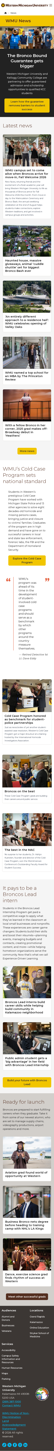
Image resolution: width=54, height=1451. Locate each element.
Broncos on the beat (20, 791)
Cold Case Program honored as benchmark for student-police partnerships (25, 719)
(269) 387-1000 (11, 1401)
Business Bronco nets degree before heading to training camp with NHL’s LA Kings (26, 1225)
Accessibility (9, 1350)
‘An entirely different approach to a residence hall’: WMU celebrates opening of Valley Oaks (27, 322)
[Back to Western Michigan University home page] (24, 5)
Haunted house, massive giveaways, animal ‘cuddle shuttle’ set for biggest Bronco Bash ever (24, 266)
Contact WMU (11, 1405)
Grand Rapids (37, 1316)
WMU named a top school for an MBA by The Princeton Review (26, 376)
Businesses (8, 1325)
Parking (6, 1379)
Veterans (6, 1331)
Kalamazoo (36, 1322)
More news (27, 451)
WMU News (18, 20)
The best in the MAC (20, 850)
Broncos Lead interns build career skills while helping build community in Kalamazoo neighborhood (25, 1007)
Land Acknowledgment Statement (14, 1425)
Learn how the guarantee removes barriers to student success (27, 105)
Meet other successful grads (27, 1296)
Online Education (39, 1327)
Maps (5, 1373)
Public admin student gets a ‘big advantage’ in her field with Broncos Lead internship (27, 1062)
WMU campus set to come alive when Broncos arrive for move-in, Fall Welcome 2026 (26, 174)
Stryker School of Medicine (39, 1335)
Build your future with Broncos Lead (27, 1082)
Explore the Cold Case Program (27, 560)
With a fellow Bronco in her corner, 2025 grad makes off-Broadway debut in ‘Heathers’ (26, 430)
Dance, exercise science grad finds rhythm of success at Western (26, 1278)
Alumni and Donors (8, 1318)
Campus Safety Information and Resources (11, 1359)
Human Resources (12, 1368)
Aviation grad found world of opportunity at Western (26, 1174)
